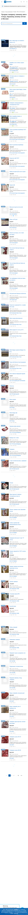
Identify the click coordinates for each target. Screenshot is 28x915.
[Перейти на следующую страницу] (21, 775)
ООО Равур (12, 407)
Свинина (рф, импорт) (15, 426)
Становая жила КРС (15, 594)
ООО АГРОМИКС (13, 517)
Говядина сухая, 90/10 (15, 736)
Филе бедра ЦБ (13, 412)
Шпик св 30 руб (13, 219)
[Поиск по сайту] (21, 2)
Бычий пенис (13, 606)
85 (18, 775)
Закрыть (16, 913)
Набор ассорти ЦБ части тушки (17, 171)
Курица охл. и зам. (14, 437)
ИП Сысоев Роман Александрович (17, 139)
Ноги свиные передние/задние (17, 373)
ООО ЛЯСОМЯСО (13, 214)
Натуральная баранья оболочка (18, 293)
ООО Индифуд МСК (14, 70)
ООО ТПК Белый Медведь (15, 432)
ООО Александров (14, 242)
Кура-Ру (11, 94)
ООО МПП (12, 701)
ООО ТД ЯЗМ (12, 661)
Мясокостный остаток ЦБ (16, 207)
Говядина (12, 449)
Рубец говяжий (13, 627)
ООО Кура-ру (12, 97)
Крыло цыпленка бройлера (16, 144)
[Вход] (26, 2)
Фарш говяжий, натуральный (17, 693)
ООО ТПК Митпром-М (14, 394)
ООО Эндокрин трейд (14, 588)
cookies (16, 909)
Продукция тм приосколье (16, 666)
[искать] (24, 23)
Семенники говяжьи (15, 639)
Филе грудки (13, 399)
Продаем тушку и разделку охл (17, 653)
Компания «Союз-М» (14, 81)
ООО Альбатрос (13, 227)
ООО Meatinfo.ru (13, 48)
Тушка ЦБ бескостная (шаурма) (18, 362)
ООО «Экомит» (12, 108)
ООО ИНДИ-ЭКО (13, 124)
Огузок (11, 482)
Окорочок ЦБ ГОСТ (14, 158)
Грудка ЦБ (12, 185)
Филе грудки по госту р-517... (17, 329)
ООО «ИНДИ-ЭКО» (13, 121)
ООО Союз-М (12, 84)
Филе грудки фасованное (16, 318)
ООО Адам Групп (13, 299)
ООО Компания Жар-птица (15, 312)
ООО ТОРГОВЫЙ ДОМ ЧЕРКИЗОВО (17, 380)
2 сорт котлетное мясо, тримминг (18, 460)
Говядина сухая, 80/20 (15, 750)
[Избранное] (24, 2)
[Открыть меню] (2, 2)
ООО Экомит (12, 110)
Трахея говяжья (14, 581)
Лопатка (12, 386)
